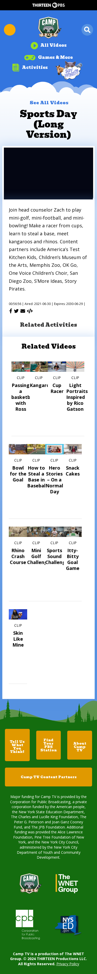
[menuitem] (48, 43)
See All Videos (49, 102)
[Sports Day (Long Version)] (30, 311)
